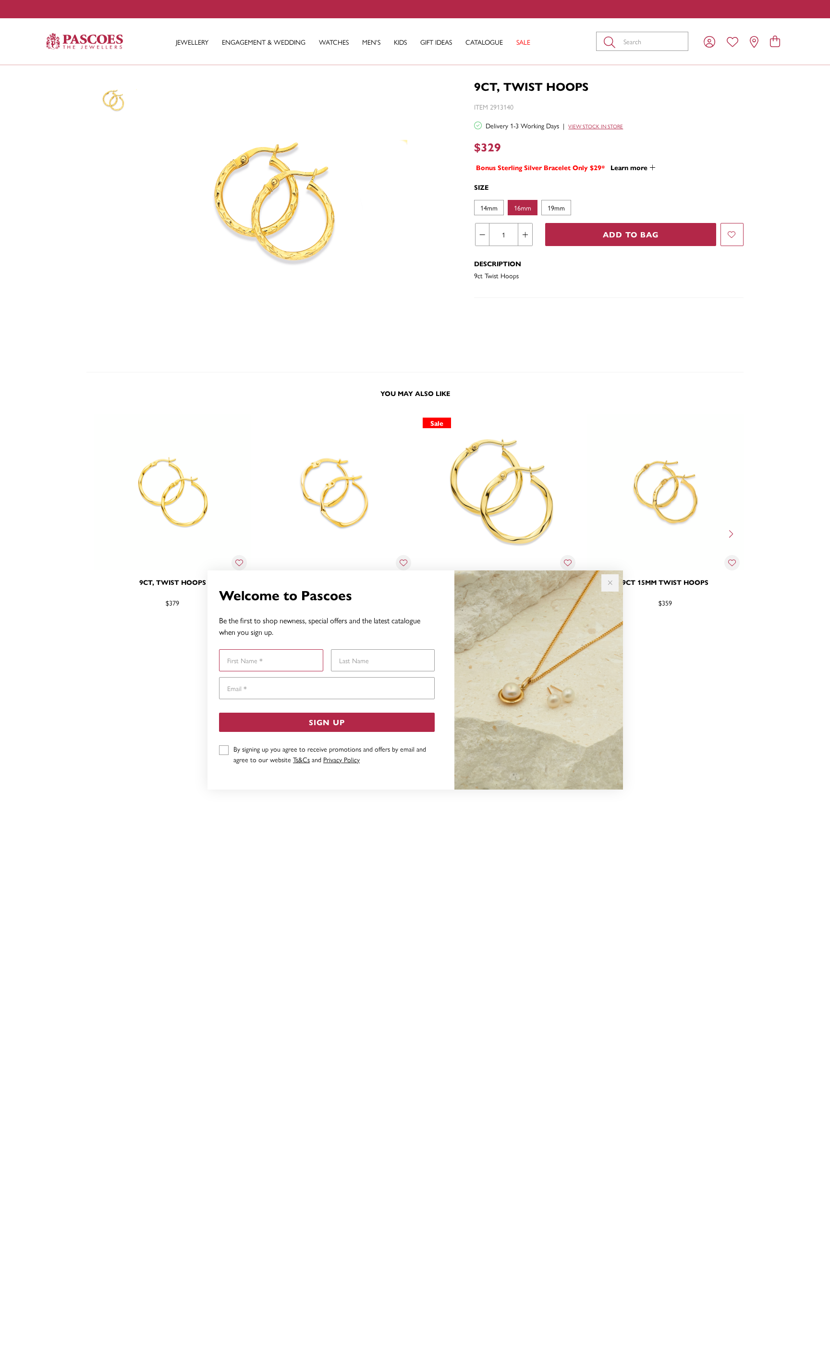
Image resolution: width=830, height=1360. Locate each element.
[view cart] (775, 41)
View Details (132, 634)
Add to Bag (631, 234)
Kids (400, 42)
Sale (523, 42)
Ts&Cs (301, 759)
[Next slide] (732, 533)
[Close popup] (610, 583)
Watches (334, 42)
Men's (371, 42)
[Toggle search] (611, 41)
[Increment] (525, 234)
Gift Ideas (436, 42)
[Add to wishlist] (732, 234)
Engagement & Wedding (263, 42)
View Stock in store (595, 126)
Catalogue (484, 42)
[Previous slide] (98, 533)
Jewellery (192, 42)
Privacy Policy (341, 759)
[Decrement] (482, 234)
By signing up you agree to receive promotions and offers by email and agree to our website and (329, 754)
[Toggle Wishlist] (239, 562)
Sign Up (327, 722)
